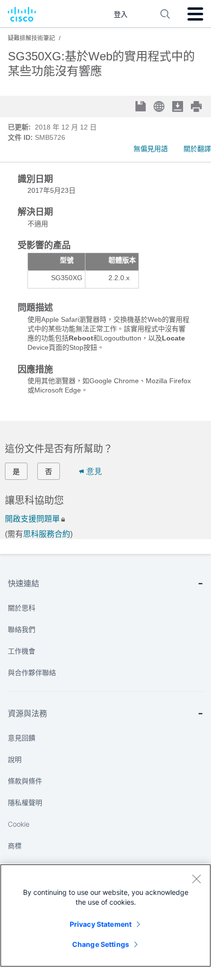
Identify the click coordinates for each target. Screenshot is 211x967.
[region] (105, 915)
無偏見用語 (150, 149)
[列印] (197, 106)
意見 (94, 471)
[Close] (196, 879)
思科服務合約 (46, 534)
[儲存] (141, 107)
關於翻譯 (197, 149)
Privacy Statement (101, 924)
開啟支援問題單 (32, 519)
